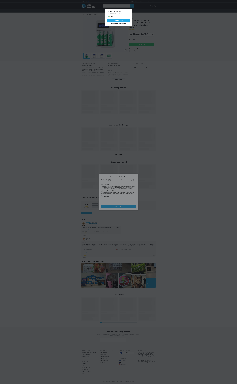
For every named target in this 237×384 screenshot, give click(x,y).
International (113, 16)
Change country (118, 20)
